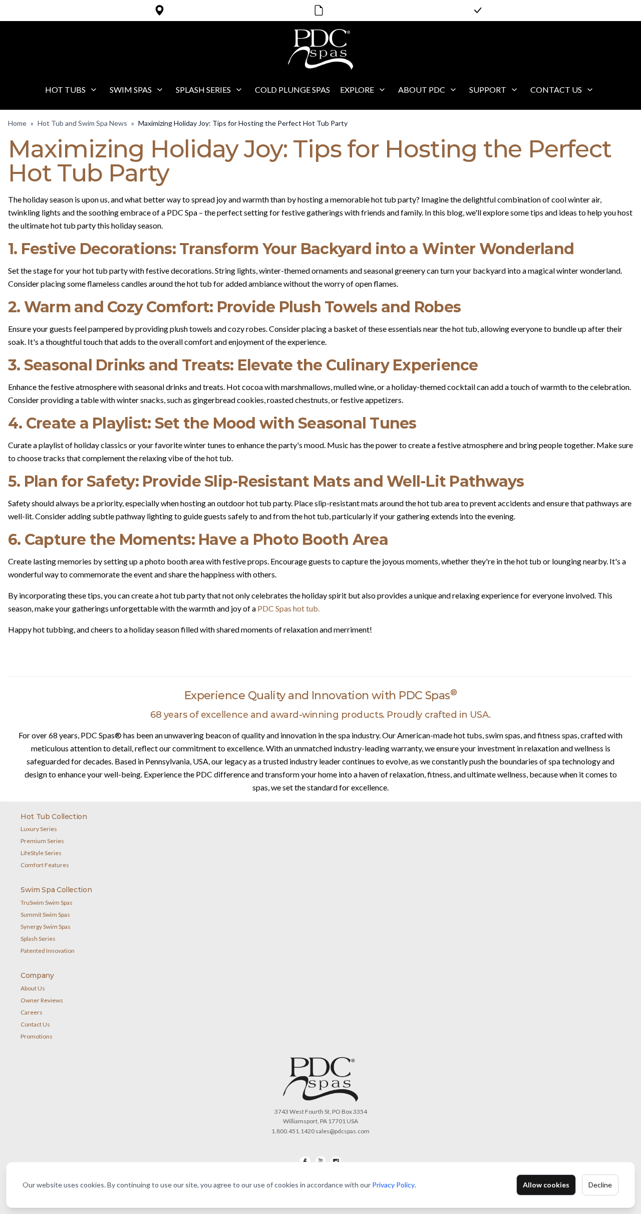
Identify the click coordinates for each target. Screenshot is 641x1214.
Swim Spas (131, 89)
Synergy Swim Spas (46, 926)
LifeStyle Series (41, 853)
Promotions (37, 1036)
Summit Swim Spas (45, 914)
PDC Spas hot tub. (288, 608)
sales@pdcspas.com (342, 1131)
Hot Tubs (65, 89)
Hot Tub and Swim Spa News (82, 123)
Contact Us (556, 89)
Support (487, 89)
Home (17, 123)
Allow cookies (546, 1184)
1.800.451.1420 (292, 1131)
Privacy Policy (393, 1184)
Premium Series (42, 841)
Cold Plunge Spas (292, 89)
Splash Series (203, 89)
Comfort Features (45, 865)
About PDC (421, 89)
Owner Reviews (42, 1000)
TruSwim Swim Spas (47, 902)
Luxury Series (39, 829)
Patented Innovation (48, 950)
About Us (33, 988)
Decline (600, 1184)
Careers (32, 1012)
